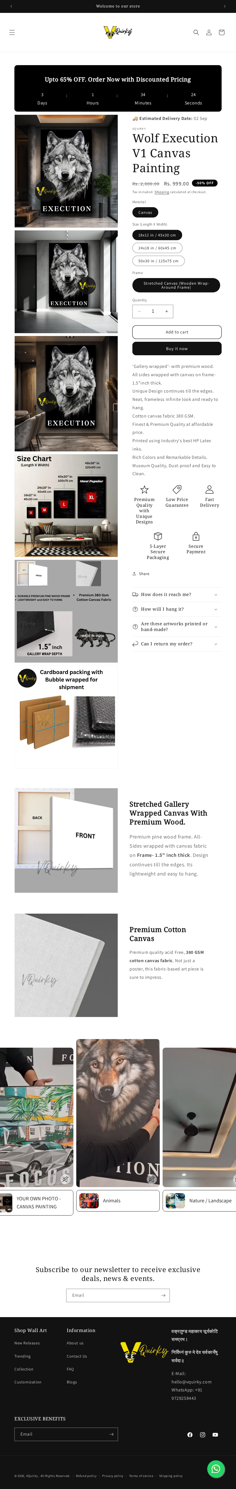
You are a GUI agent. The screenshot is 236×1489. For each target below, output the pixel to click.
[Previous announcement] (11, 6)
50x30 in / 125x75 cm (158, 260)
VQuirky (32, 1476)
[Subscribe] (163, 1295)
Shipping (162, 192)
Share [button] (144, 573)
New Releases (27, 1343)
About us (75, 1343)
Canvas (145, 212)
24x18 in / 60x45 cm (157, 248)
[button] (12, 32)
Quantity (139, 300)
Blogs (72, 1382)
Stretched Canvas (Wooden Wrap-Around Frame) (176, 285)
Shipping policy (171, 1476)
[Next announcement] (224, 6)
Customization (28, 1382)
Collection (24, 1369)
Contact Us (77, 1356)
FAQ (70, 1369)
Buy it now (177, 348)
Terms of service (141, 1476)
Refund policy (86, 1476)
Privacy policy (112, 1476)
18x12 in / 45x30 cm (157, 235)
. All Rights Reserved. (54, 1476)
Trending (22, 1356)
